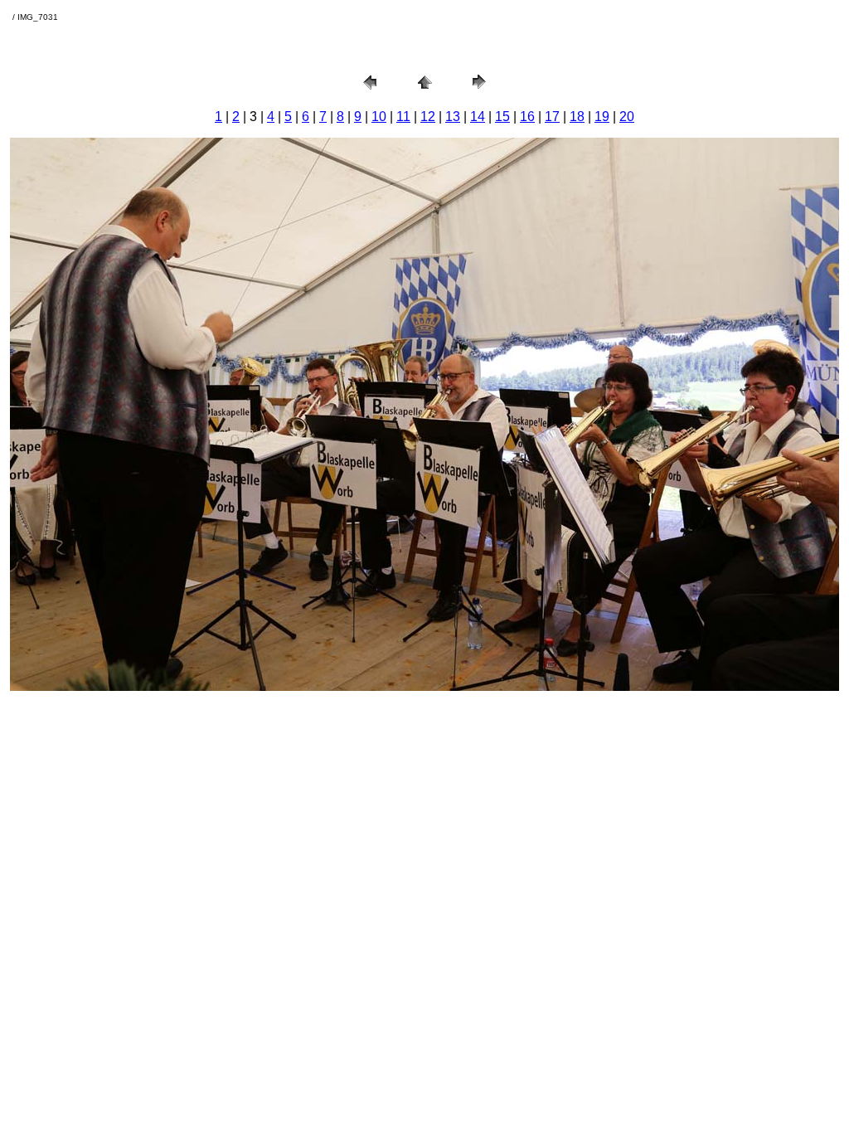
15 (502, 116)
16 (527, 116)
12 (427, 116)
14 (477, 116)
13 (452, 116)
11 (403, 116)
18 (577, 116)
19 (601, 116)
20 (626, 116)
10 (378, 116)
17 (552, 116)
